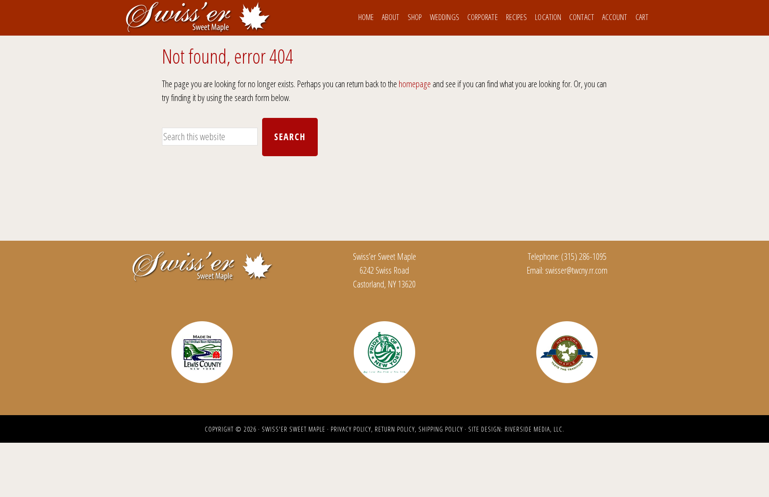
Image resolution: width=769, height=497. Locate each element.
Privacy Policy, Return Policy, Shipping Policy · (399, 428)
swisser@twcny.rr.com (576, 270)
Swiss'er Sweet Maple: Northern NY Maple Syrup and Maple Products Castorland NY (197, 17)
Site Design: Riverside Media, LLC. (516, 428)
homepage (415, 83)
